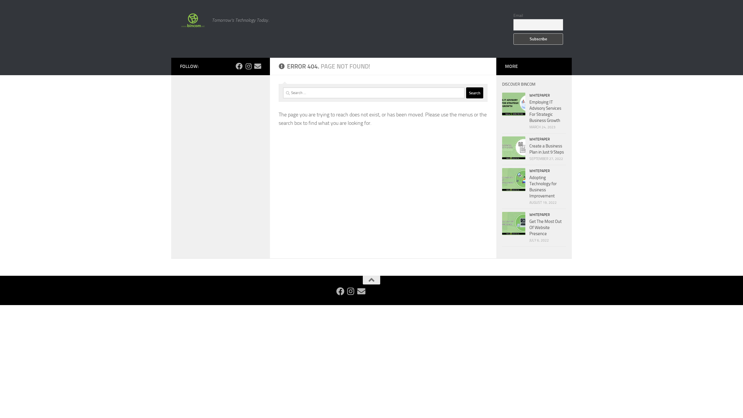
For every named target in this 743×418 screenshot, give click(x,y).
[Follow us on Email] (257, 66)
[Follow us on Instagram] (248, 66)
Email (518, 15)
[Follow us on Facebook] (239, 66)
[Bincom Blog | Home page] (193, 20)
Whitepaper (539, 95)
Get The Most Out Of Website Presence (545, 227)
